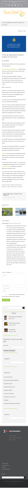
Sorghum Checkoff (8, 390)
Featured (17, 184)
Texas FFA (4, 153)
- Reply (19, 223)
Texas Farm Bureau (6, 166)
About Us (4, 467)
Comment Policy (5, 465)
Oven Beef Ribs (12, 329)
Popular (14, 313)
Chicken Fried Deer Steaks (14, 323)
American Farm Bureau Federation (11, 380)
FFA (12, 186)
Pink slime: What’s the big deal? (15, 316)
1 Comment (19, 186)
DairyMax (6, 400)
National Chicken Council (9, 386)
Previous (20, 31)
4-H (18, 162)
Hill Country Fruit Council (9, 396)
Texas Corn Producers (9, 393)
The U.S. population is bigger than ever (10, 69)
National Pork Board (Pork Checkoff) (12, 403)
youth (15, 186)
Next (24, 31)
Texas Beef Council (8, 383)
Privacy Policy (5, 463)
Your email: (5, 345)
